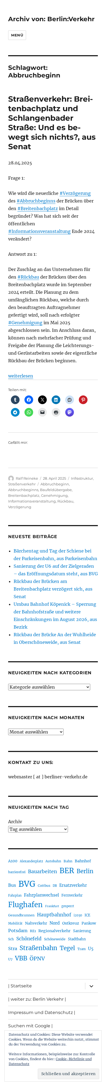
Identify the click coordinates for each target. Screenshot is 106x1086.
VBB (21, 958)
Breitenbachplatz (23, 495)
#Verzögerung (75, 193)
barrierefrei (17, 872)
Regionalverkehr (54, 930)
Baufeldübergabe (56, 490)
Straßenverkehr (22, 484)
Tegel (67, 948)
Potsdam (17, 930)
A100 (12, 861)
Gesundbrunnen (21, 915)
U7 (10, 959)
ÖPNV (37, 958)
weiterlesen (20, 376)
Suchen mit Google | (30, 1025)
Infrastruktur (82, 478)
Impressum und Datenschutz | (41, 1012)
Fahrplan (14, 895)
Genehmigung (54, 495)
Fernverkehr (72, 895)
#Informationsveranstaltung (39, 231)
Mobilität (15, 923)
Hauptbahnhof (54, 915)
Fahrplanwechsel (41, 895)
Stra (12, 948)
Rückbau (65, 501)
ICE (87, 915)
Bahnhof (83, 861)
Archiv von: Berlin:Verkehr (51, 19)
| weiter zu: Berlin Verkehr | (37, 999)
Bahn (68, 861)
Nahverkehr (36, 923)
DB (55, 886)
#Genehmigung (25, 322)
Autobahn (53, 861)
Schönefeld (29, 939)
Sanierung (82, 931)
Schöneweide (55, 939)
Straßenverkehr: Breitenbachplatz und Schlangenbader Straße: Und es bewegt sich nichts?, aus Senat (52, 122)
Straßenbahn (38, 948)
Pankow (89, 923)
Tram (81, 949)
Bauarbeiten (42, 872)
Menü (17, 35)
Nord (54, 923)
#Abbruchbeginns (36, 201)
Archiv (15, 821)
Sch (11, 939)
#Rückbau (28, 277)
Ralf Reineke (27, 478)
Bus (12, 885)
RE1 (33, 931)
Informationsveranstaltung (32, 501)
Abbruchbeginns (23, 490)
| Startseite (20, 985)
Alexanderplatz (31, 861)
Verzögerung (19, 507)
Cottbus (44, 886)
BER (67, 870)
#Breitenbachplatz (37, 208)
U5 (90, 948)
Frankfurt (52, 906)
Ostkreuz (70, 923)
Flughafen (25, 904)
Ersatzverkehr (73, 885)
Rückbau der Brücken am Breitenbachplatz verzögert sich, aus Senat (53, 589)
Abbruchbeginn (54, 484)
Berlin (85, 871)
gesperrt (67, 906)
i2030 (78, 915)
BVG (26, 884)
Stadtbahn (77, 939)
